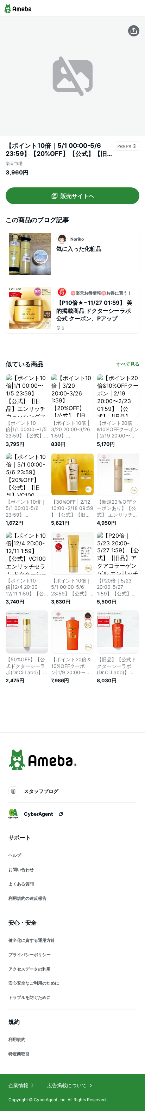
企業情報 (18, 1085)
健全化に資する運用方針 (31, 940)
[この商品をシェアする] (133, 30)
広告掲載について (67, 1085)
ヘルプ (14, 855)
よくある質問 (21, 883)
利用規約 (16, 1039)
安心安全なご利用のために (33, 983)
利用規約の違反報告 (27, 898)
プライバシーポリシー (29, 954)
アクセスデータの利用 (29, 969)
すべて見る (127, 364)
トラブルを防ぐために (29, 997)
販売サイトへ (77, 195)
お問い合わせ (21, 869)
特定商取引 (19, 1053)
